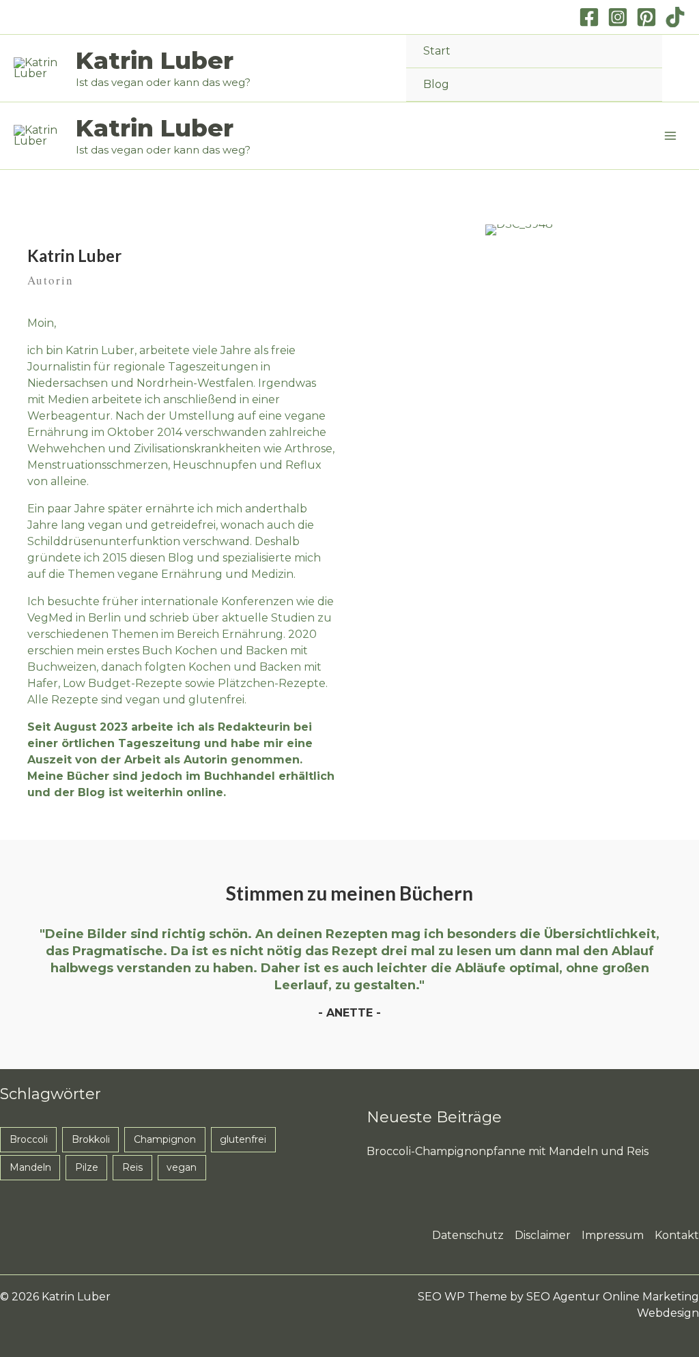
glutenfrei (243, 1139)
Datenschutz (468, 1235)
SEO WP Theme (462, 1296)
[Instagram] (618, 17)
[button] (680, 68)
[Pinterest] (646, 17)
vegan (182, 1167)
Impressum (613, 1235)
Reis (132, 1167)
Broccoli (29, 1139)
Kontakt (677, 1235)
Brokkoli (91, 1139)
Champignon (165, 1139)
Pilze (86, 1167)
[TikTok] (675, 17)
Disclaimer (543, 1235)
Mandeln (30, 1167)
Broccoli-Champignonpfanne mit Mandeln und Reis (507, 1151)
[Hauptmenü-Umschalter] (670, 136)
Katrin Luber (154, 60)
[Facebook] (589, 17)
